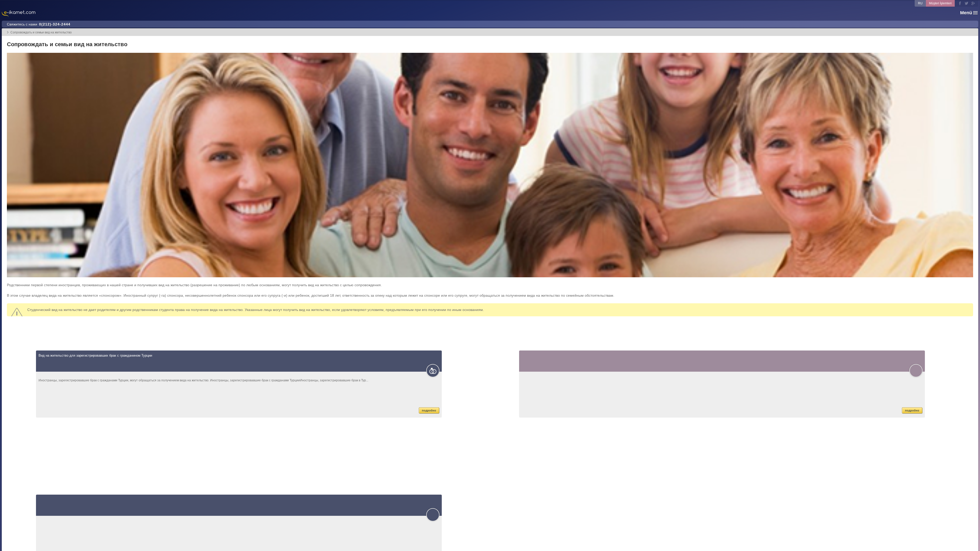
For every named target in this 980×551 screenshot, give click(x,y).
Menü (966, 12)
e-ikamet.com (18, 14)
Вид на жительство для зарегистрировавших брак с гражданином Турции (95, 355)
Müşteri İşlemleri (940, 3)
